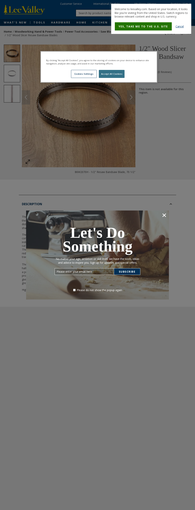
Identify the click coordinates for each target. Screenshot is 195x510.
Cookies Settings (84, 73)
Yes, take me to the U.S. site (143, 26)
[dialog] (151, 19)
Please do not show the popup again (99, 290)
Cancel (180, 26)
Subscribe (127, 271)
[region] (98, 67)
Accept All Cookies (111, 73)
